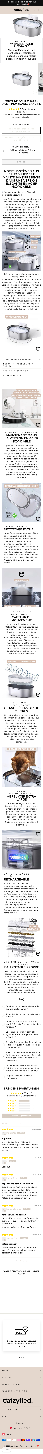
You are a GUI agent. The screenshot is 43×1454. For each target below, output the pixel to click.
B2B (4, 1416)
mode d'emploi (12, 375)
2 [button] (20, 1261)
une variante (21, 125)
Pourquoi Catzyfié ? (14, 1391)
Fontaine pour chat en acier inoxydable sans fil (21, 130)
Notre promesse (12, 1384)
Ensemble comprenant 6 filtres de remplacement (21, 138)
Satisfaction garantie (17, 359)
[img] (7, 1129)
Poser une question (15, 371)
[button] (14, 109)
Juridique (8, 1377)
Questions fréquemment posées (18, 365)
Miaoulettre (9, 1409)
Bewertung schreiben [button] (21, 1116)
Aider (5, 1370)
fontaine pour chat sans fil (14, 279)
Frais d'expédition (22, 115)
